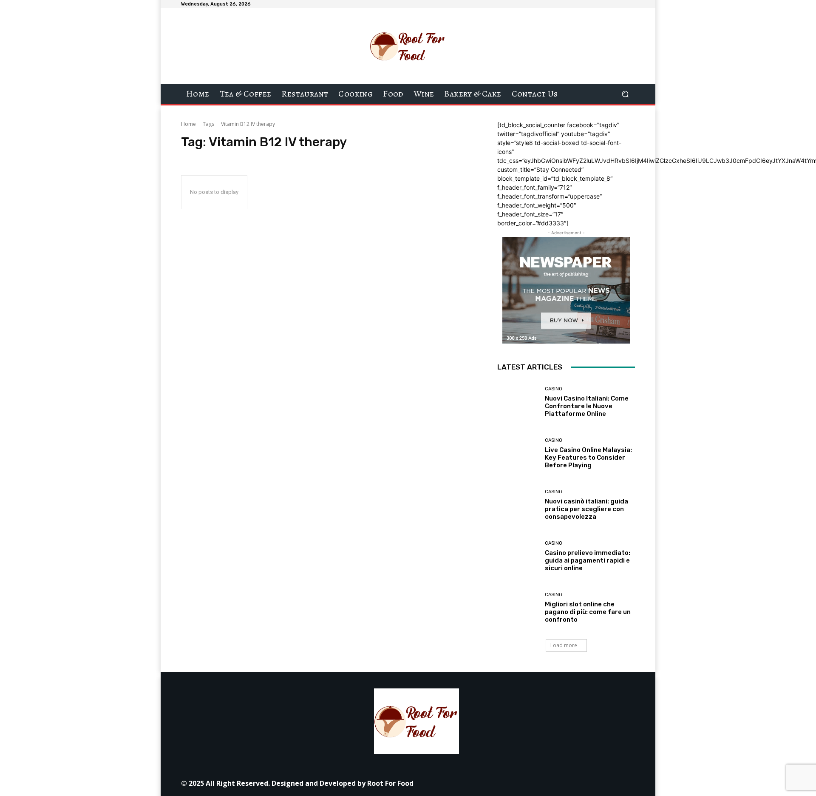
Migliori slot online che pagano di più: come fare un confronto (588, 611)
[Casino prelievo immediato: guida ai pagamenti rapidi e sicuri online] (517, 556)
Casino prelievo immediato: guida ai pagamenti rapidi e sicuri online (587, 560)
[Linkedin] (527, 783)
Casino (553, 389)
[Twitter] (565, 783)
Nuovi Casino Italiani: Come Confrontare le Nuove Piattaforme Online (587, 406)
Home (188, 124)
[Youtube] (603, 783)
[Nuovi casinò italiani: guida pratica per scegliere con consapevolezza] (517, 505)
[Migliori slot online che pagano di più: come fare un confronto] (517, 607)
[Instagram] (508, 783)
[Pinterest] (546, 783)
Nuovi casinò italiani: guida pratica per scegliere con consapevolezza (586, 509)
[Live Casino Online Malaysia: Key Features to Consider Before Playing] (517, 453)
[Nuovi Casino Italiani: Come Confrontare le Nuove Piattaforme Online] (517, 401)
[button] (625, 94)
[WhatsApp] (584, 783)
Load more (563, 645)
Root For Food (390, 783)
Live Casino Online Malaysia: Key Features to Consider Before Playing (588, 457)
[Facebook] (489, 783)
